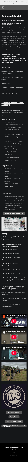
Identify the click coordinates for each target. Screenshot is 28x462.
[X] (12, 449)
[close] (26, 2)
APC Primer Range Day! (14, 412)
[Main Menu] (25, 8)
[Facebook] (15, 449)
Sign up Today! (14, 417)
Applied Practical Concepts (12, 447)
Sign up (14, 452)
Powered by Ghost (14, 455)
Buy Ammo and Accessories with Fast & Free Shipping (14, 426)
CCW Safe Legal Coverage (14, 421)
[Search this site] (23, 7)
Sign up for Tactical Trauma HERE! (14, 213)
